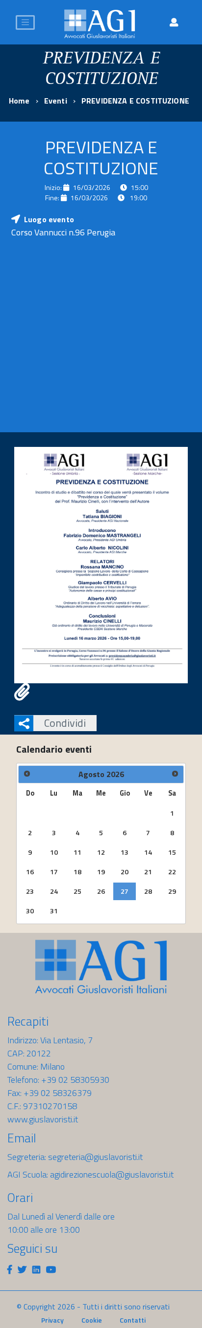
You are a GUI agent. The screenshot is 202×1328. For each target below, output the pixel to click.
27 (124, 891)
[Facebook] (9, 1269)
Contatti (133, 1320)
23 (30, 891)
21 (148, 871)
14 (148, 852)
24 (54, 891)
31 (54, 911)
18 (77, 871)
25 (77, 891)
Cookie (91, 1320)
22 (172, 871)
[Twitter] (22, 1269)
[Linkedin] (36, 1269)
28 (148, 891)
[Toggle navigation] (25, 22)
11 (77, 852)
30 (30, 911)
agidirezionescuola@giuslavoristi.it (112, 1174)
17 (54, 871)
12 (101, 852)
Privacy (52, 1320)
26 (101, 891)
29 (172, 891)
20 (124, 871)
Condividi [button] (65, 723)
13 (124, 852)
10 (54, 852)
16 (30, 871)
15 (172, 852)
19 (101, 871)
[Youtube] (51, 1269)
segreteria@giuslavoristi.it (95, 1156)
